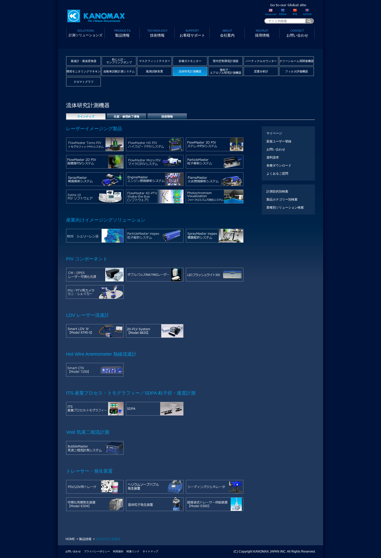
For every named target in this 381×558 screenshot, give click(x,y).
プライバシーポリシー (97, 551)
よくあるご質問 (277, 173)
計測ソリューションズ (85, 33)
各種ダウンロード (278, 165)
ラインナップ (85, 116)
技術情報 (157, 33)
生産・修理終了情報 (126, 116)
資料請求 (272, 157)
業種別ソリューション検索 (285, 207)
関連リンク (132, 551)
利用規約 (118, 551)
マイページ (274, 133)
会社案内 (227, 33)
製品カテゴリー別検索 (282, 199)
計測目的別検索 (277, 191)
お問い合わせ (297, 33)
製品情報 (122, 33)
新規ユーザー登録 (278, 141)
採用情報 (262, 33)
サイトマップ (150, 551)
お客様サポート (192, 33)
